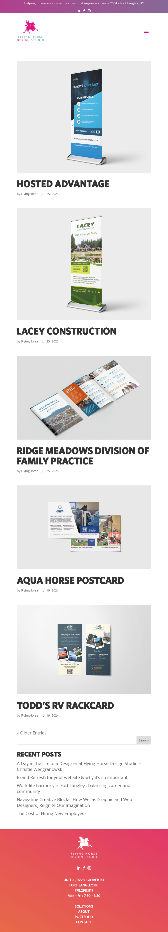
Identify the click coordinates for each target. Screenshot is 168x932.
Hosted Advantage (63, 184)
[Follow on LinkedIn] (78, 10)
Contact (84, 922)
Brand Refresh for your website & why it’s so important (72, 777)
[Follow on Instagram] (89, 10)
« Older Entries (32, 733)
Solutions (84, 906)
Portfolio (84, 917)
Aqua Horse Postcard (70, 581)
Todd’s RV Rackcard (65, 706)
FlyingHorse (29, 194)
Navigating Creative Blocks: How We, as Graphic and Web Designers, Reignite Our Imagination (74, 802)
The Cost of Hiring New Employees (52, 813)
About (84, 911)
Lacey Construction (67, 331)
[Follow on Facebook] (84, 10)
